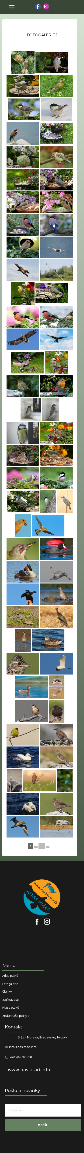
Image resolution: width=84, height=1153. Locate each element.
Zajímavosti (10, 999)
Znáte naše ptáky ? (15, 1015)
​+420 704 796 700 (20, 1057)
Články (7, 991)
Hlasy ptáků (10, 1007)
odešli (43, 1125)
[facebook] (38, 6)
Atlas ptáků (10, 975)
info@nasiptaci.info (23, 1047)
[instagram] (46, 6)
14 (47, 847)
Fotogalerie (10, 984)
